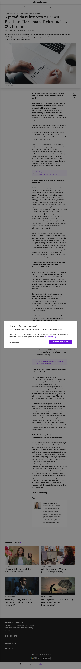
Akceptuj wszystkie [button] (60, 342)
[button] (14, 342)
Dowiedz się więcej (51, 337)
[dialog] (40, 334)
